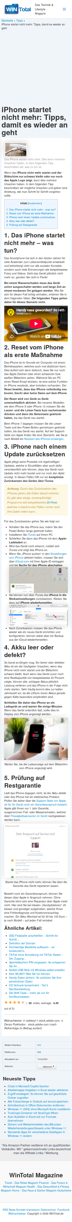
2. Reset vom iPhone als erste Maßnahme (30, 213)
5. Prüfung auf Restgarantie (21, 225)
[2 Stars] (10, 1002)
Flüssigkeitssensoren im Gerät (29, 816)
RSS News (9, 1210)
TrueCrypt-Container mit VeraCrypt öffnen (33, 1113)
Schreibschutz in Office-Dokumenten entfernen (36, 1105)
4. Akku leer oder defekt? (20, 221)
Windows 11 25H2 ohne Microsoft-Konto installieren (39, 1109)
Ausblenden (34, 203)
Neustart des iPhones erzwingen (44, 439)
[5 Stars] (23, 1002)
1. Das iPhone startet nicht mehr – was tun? (31, 209)
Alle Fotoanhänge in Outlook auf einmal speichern (38, 1101)
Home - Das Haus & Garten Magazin (34, 1190)
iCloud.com (22, 561)
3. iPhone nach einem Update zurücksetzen (30, 217)
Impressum (33, 1210)
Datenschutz (48, 1210)
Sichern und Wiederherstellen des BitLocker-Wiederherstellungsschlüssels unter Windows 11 (37, 1126)
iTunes (32, 534)
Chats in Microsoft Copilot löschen (28, 1086)
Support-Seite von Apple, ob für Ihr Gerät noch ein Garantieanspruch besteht (35, 802)
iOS (39, 1044)
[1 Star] (6, 1002)
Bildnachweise (17, 1213)
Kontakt (21, 1210)
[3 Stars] (15, 1002)
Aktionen (47, 1066)
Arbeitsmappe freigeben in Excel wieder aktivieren (38, 1090)
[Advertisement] (36, 68)
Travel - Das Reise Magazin (21, 1183)
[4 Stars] (19, 1002)
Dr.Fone (52, 502)
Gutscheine (64, 1190)
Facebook (63, 1210)
